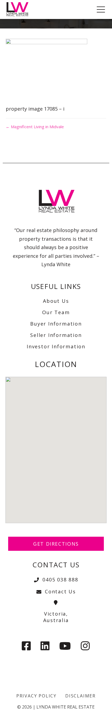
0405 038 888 (60, 579)
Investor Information (56, 346)
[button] (56, 446)
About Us (56, 301)
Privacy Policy (36, 696)
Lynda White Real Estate (65, 707)
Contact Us (60, 591)
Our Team (56, 312)
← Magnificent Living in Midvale (35, 126)
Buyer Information (56, 323)
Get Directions (56, 543)
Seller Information (56, 335)
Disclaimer (80, 696)
